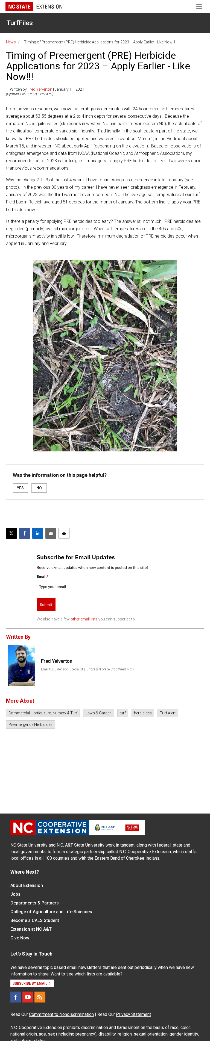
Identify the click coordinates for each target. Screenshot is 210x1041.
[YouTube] (27, 997)
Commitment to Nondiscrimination (61, 1014)
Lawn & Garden (99, 713)
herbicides (143, 713)
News (11, 42)
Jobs (15, 894)
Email (43, 576)
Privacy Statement (133, 1014)
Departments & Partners (34, 903)
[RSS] (39, 997)
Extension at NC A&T (31, 929)
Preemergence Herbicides (30, 724)
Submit (46, 604)
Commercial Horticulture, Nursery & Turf (42, 713)
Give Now (19, 938)
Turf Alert (168, 713)
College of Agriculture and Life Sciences (51, 911)
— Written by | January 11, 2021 (45, 89)
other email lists (84, 619)
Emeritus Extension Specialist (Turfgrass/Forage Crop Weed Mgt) (87, 669)
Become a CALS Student (34, 920)
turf (123, 713)
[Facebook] (15, 997)
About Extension (26, 885)
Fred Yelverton (40, 89)
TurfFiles (20, 23)
